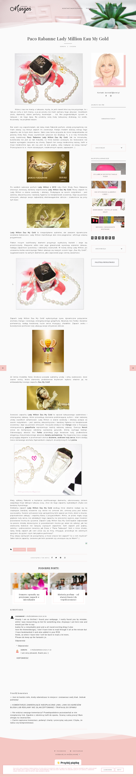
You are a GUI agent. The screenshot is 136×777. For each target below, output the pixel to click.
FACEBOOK (61, 751)
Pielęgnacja (92, 8)
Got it (119, 769)
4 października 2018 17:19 (40, 650)
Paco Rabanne (19, 549)
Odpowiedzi (23, 646)
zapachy (31, 549)
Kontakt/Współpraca (72, 8)
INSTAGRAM (78, 751)
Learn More (107, 769)
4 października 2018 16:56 (36, 616)
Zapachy (117, 8)
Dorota (24, 650)
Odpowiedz (20, 641)
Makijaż (106, 8)
